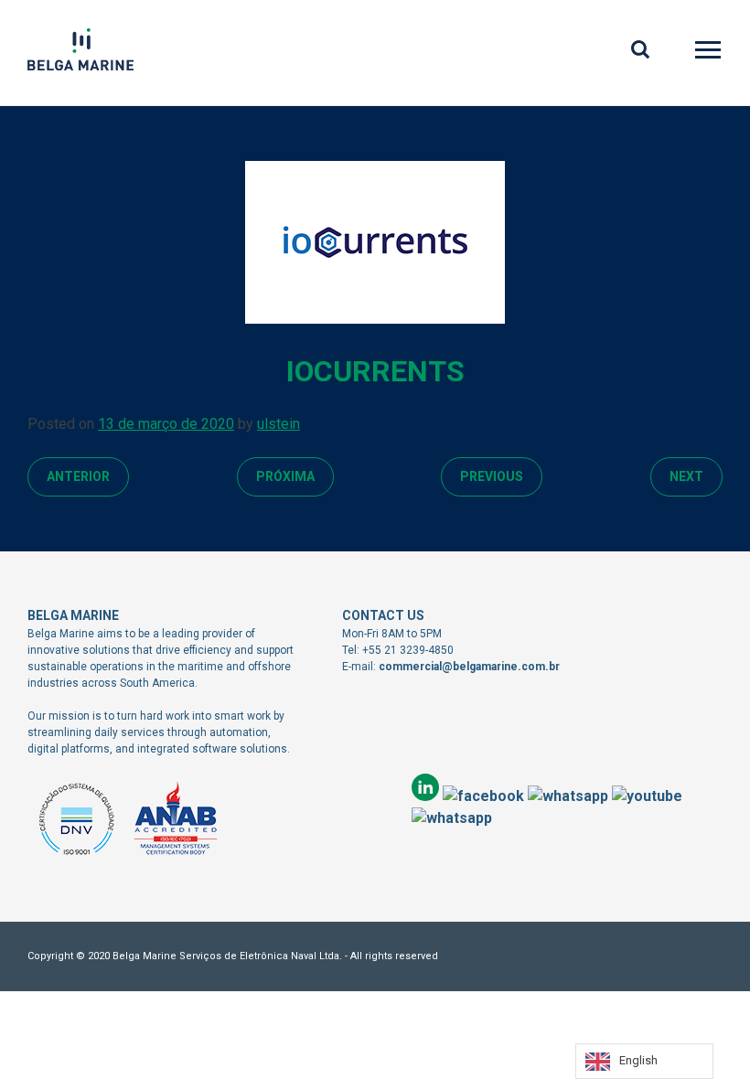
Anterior (78, 476)
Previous (491, 476)
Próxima (285, 476)
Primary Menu (710, 52)
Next (686, 476)
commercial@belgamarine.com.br (469, 666)
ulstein (278, 424)
